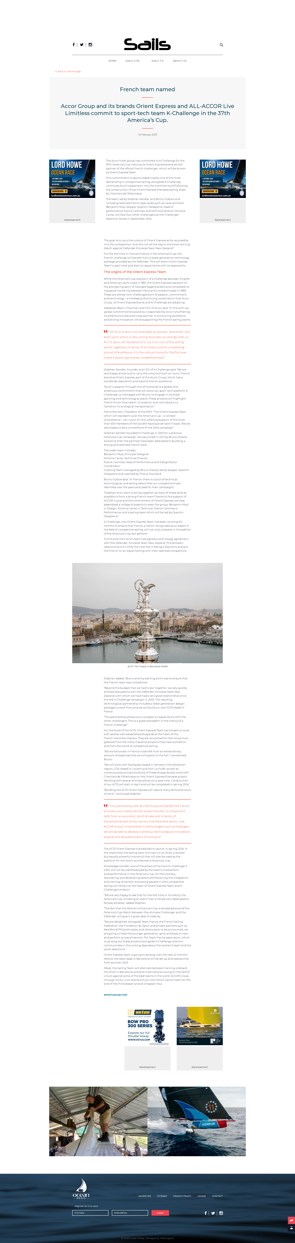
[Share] (291, 1220)
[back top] (291, 1227)
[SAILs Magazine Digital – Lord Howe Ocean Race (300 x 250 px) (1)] (72, 179)
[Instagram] (90, 45)
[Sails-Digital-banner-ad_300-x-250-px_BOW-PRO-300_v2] (147, 1026)
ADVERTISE (144, 1196)
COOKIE (201, 1196)
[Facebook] (74, 45)
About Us (180, 60)
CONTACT (217, 1196)
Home (112, 60)
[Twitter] (82, 45)
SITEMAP (162, 1196)
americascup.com (115, 994)
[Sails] (147, 44)
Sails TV (157, 60)
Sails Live (133, 60)
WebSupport (167, 1238)
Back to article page (69, 71)
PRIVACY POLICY (182, 1196)
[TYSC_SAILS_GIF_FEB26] (200, 1026)
